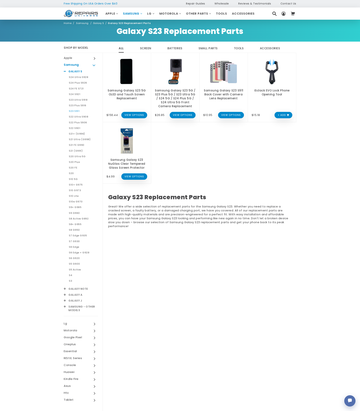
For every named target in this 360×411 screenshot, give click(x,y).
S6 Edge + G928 (79, 252)
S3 (70, 281)
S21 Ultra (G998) (80, 139)
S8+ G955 (75, 224)
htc (66, 393)
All (121, 48)
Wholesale (221, 3)
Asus (67, 386)
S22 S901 (74, 128)
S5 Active (75, 269)
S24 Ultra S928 (78, 77)
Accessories (243, 13)
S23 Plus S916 (77, 105)
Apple (110, 13)
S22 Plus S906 (78, 122)
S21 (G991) (76, 151)
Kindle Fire (71, 379)
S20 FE (73, 167)
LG (149, 13)
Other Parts (197, 13)
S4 (70, 275)
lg (65, 323)
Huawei (69, 372)
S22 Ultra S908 (78, 116)
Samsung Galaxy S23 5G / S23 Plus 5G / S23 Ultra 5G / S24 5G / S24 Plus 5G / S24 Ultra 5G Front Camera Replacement (175, 98)
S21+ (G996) (77, 134)
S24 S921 (74, 94)
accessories (270, 48)
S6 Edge (74, 247)
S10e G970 (76, 201)
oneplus (70, 344)
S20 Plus (74, 162)
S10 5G (73, 179)
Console (70, 365)
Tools (221, 13)
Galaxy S (98, 23)
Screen (145, 48)
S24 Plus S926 (78, 83)
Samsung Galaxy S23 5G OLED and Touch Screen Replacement (127, 94)
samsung (71, 65)
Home (68, 23)
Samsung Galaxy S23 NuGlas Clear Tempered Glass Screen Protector (126, 164)
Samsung (131, 13)
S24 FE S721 (76, 88)
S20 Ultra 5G (77, 156)
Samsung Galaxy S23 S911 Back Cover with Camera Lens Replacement (223, 94)
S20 (71, 173)
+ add (282, 115)
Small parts (208, 48)
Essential (70, 351)
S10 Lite (74, 196)
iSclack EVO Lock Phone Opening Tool (272, 92)
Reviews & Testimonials (254, 3)
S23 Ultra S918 (78, 100)
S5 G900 (74, 264)
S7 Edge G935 (78, 235)
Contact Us (288, 3)
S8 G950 (74, 230)
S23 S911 (74, 111)
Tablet (69, 400)
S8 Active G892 (78, 218)
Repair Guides (195, 3)
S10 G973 (75, 190)
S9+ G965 (75, 207)
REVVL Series (73, 358)
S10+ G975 (76, 184)
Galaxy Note (78, 289)
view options (134, 115)
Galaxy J (75, 300)
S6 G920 (74, 258)
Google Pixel (73, 337)
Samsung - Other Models (81, 308)
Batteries (174, 48)
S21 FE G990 (76, 145)
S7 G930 (74, 241)
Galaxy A (75, 295)
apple (68, 58)
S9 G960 (74, 213)
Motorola (169, 13)
